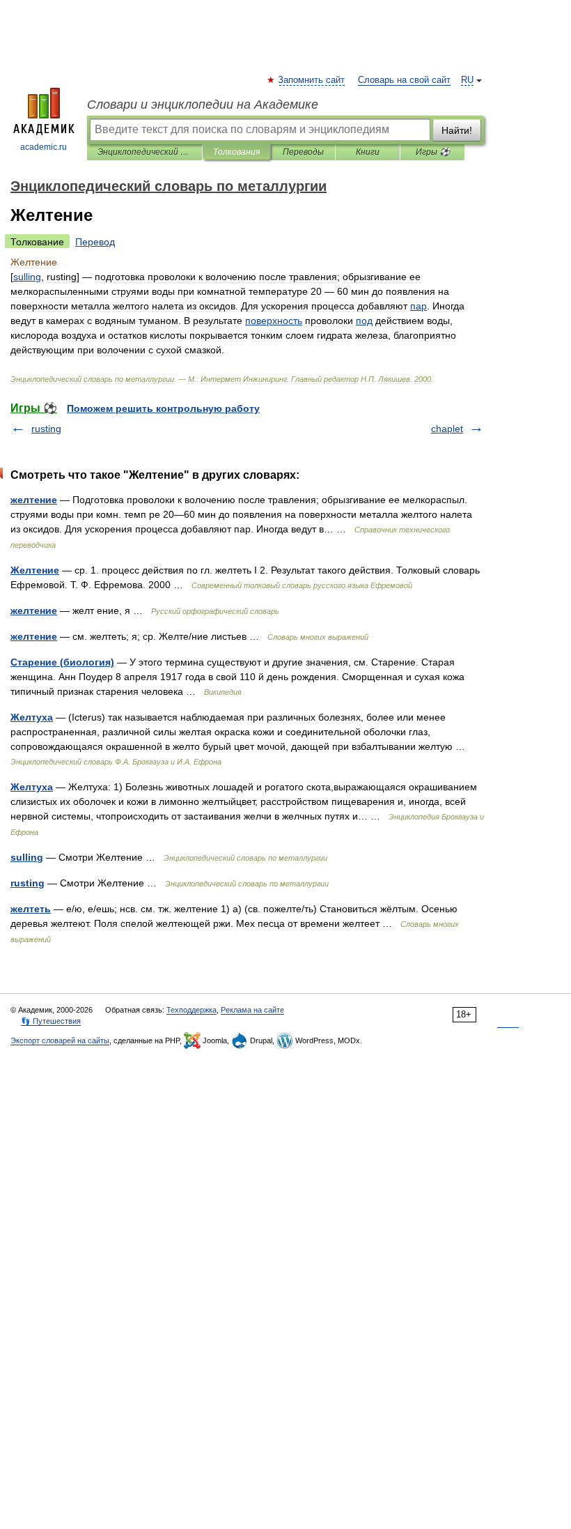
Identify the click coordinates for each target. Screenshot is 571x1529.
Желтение (34, 570)
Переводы (303, 152)
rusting (46, 428)
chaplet (447, 428)
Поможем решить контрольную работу (163, 408)
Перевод (95, 241)
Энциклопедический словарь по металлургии (144, 152)
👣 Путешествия (51, 1021)
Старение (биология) (62, 662)
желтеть (30, 908)
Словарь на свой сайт (404, 80)
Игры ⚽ (433, 152)
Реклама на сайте (252, 1010)
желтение (33, 499)
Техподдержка (191, 1010)
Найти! (456, 130)
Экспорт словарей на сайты (59, 1040)
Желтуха (31, 717)
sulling (26, 857)
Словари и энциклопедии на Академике (202, 105)
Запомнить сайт (312, 80)
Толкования (236, 152)
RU (467, 80)
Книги (368, 152)
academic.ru (43, 147)
